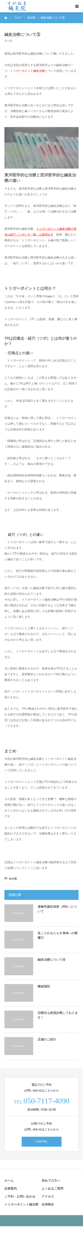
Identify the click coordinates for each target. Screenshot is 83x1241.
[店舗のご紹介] (18, 1046)
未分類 (8, 40)
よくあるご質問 (52, 1188)
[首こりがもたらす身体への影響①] (18, 939)
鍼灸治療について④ (52, 959)
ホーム (9, 1180)
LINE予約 (41, 1141)
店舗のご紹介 (47, 1039)
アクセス (48, 1196)
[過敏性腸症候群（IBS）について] (18, 913)
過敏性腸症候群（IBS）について (57, 909)
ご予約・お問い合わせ (19, 1196)
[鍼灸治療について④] (18, 966)
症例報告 (48, 1204)
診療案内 (10, 1188)
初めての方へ (51, 1180)
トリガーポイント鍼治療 (21, 1204)
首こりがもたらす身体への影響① (58, 935)
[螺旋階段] (18, 993)
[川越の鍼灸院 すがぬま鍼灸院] (16, 6)
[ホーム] (6, 18)
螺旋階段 (44, 986)
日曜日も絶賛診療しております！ (58, 1015)
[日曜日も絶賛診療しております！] (18, 1019)
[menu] (77, 6)
